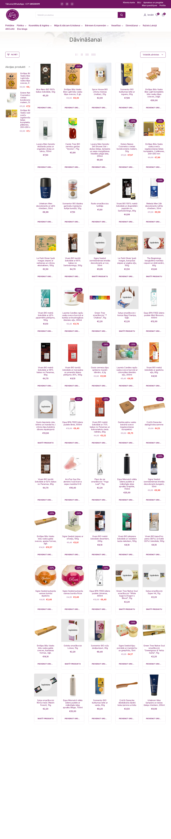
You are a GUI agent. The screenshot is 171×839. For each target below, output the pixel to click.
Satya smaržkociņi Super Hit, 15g (154, 592)
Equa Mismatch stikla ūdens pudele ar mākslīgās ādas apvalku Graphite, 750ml (127, 484)
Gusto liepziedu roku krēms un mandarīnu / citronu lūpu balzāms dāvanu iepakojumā (46, 426)
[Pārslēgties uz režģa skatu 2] (81, 54)
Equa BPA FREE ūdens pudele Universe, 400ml (100, 593)
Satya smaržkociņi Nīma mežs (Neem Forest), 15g (45, 702)
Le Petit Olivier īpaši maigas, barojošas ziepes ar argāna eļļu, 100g (127, 262)
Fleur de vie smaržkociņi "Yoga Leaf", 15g (99, 481)
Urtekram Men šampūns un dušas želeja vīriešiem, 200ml (154, 702)
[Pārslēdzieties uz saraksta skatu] (77, 54)
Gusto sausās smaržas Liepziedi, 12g (154, 756)
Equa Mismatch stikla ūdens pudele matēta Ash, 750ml (100, 757)
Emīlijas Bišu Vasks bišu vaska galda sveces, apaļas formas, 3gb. (45, 540)
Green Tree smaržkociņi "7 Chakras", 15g (100, 315)
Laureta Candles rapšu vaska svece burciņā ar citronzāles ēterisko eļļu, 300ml (127, 371)
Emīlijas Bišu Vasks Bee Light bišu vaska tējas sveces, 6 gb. (72, 91)
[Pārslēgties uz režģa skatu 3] (87, 54)
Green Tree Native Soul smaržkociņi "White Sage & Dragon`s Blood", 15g (127, 594)
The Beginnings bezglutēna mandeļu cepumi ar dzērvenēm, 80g (154, 262)
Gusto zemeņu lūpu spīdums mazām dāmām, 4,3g (100, 370)
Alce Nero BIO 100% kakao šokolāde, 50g (45, 90)
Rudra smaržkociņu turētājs (100, 204)
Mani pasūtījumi (149, 5)
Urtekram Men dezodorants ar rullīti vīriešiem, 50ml (45, 206)
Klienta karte (129, 2)
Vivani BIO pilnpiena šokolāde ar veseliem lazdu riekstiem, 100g (127, 538)
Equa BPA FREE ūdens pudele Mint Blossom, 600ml (154, 315)
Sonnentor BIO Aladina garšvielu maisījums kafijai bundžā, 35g (73, 206)
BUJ (139, 2)
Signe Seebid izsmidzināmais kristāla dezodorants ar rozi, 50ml (100, 262)
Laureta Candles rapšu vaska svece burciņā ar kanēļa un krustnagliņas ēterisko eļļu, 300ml (72, 316)
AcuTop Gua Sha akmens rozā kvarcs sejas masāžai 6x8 (72, 481)
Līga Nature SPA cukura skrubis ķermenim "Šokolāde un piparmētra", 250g (45, 813)
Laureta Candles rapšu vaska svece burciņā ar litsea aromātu (127, 812)
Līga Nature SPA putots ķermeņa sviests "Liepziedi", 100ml (154, 812)
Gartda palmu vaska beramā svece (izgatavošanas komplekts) (127, 426)
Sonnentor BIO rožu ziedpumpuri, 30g (100, 646)
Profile (163, 5)
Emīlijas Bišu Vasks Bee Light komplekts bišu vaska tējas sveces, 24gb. (154, 93)
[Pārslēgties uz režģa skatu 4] (93, 54)
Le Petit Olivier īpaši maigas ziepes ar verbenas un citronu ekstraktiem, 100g (45, 262)
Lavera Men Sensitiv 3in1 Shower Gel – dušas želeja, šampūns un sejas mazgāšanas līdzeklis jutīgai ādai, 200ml (100, 150)
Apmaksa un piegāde (153, 2)
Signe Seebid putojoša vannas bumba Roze (73, 592)
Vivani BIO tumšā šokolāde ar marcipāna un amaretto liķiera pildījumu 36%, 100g (72, 371)
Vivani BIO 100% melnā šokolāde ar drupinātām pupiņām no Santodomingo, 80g (127, 207)
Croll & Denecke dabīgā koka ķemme (154, 423)
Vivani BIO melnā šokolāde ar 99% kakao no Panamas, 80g (46, 371)
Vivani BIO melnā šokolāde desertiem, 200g (99, 538)
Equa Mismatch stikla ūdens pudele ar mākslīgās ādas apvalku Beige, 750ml (73, 704)
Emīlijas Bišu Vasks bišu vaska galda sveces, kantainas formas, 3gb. (45, 649)
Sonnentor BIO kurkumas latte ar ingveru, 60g (127, 91)
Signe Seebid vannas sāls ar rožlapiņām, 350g (126, 757)
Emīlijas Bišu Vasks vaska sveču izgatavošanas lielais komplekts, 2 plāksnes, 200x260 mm (154, 149)
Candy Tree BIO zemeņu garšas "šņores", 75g (72, 146)
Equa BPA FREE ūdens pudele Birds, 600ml (72, 423)
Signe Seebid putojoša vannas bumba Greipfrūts (73, 757)
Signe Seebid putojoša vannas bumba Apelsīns (45, 593)
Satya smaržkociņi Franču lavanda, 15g (73, 810)
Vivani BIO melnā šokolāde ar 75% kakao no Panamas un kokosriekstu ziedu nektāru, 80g (100, 427)
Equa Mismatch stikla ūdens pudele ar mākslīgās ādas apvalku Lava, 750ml (45, 758)
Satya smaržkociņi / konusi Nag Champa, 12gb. (127, 315)
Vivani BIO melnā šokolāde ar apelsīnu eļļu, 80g (154, 370)
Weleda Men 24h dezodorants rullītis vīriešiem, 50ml (154, 206)
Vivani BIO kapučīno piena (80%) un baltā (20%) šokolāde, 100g (154, 538)
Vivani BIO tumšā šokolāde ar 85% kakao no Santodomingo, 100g (72, 262)
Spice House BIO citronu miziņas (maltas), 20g (100, 91)
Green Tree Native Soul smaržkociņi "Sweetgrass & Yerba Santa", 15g (154, 649)
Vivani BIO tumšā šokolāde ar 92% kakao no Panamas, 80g (45, 481)
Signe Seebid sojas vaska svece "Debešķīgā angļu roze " (99, 813)
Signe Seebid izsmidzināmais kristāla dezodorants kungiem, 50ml (154, 483)
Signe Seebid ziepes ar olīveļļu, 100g (72, 537)
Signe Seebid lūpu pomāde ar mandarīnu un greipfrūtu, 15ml (127, 648)
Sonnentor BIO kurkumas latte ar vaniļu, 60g (100, 702)
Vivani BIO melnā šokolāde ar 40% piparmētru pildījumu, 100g (45, 316)
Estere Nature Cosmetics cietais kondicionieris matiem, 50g (127, 148)
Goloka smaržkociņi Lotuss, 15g (73, 646)
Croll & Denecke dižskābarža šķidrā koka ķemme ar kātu (127, 702)
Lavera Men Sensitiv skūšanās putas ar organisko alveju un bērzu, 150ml (45, 148)
